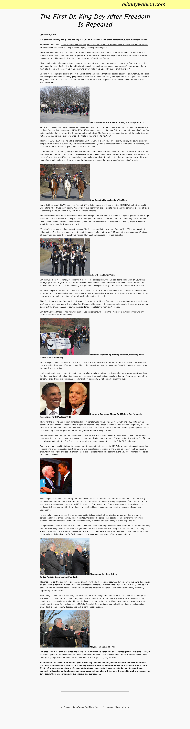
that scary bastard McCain (108, 446)
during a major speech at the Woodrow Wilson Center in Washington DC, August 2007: (78, 657)
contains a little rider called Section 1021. (79, 141)
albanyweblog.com (143, 4)
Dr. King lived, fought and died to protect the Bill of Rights (65, 74)
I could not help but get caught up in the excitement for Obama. (81, 598)
